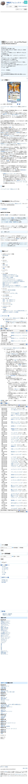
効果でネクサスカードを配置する (10, 282)
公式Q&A (4, 209)
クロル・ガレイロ (5, 638)
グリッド (20, 326)
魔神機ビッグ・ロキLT (16, 500)
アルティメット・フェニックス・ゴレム (16, 181)
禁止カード (17, 389)
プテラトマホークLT (15, 423)
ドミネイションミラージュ (15, 136)
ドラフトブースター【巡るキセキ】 (11, 348)
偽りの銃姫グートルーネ (18, 114)
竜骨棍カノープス (5, 143)
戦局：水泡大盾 (4, 627)
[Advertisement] (7, 597)
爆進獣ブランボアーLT (16, 477)
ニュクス (3, 701)
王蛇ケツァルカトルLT (16, 454)
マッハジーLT (14, 458)
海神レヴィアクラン (5, 621)
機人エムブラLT (14, 485)
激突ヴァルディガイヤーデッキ (8, 722)
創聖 (2, 733)
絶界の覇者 (3, 653)
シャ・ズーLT (14, 440)
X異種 (19, 364)
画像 (7, 326)
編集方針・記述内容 (7, 613)
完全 (14, 556)
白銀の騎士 (3, 687)
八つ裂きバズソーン (5, 632)
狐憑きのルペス (4, 651)
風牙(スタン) (4, 713)
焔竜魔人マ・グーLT (15, 426)
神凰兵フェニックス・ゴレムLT (18, 341)
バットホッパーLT (15, 459)
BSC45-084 (5, 255)
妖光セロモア (4, 630)
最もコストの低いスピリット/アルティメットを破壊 (15, 286)
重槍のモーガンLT (7, 114)
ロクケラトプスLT (15, 412)
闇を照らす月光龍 (5, 705)
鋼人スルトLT (14, 494)
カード (10, 326)
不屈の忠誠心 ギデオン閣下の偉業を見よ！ (11, 704)
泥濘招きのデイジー (5, 633)
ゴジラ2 (3, 696)
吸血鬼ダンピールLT (15, 451)
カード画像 (5, 80)
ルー (2, 712)
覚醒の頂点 (3, 731)
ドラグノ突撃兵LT (15, 413)
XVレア (13, 322)
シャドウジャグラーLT (16, 434)
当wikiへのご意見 (7, 615)
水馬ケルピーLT (14, 465)
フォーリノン (4, 650)
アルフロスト (4, 640)
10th (15, 360)
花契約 (2, 718)
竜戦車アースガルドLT (16, 505)
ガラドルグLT (13, 143)
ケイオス (3, 702)
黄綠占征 (3, 725)
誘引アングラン (4, 635)
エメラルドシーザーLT (16, 469)
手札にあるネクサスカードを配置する (11, 285)
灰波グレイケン (4, 629)
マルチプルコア (4, 624)
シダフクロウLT (14, 462)
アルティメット (6, 220)
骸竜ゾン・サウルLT (15, 415)
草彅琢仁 (5, 307)
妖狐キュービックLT (15, 419)
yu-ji (10, 775)
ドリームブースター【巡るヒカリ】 (9, 106)
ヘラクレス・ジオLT (15, 466)
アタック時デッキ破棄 (8, 277)
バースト (12, 154)
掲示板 (3, 611)
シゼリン (3, 642)
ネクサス (7, 148)
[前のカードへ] (17, 104)
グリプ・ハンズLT (15, 439)
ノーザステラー (4, 631)
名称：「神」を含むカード (9, 301)
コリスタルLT (14, 508)
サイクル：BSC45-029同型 (9, 290)
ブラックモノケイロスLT (17, 472)
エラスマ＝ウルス (5, 634)
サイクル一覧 (5, 315)
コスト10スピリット (7, 296)
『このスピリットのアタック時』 (10, 293)
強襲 (10, 127)
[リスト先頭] (26, 344)
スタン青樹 (3, 716)
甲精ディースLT (14, 496)
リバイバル (4, 144)
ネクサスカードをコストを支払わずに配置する (13, 281)
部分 (18, 556)
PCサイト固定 (4, 766)
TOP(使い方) (4, 580)
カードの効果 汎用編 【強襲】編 (10, 222)
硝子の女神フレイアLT (16, 503)
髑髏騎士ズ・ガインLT (16, 446)
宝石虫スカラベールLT (16, 490)
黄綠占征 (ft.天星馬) (5, 726)
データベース (5, 569)
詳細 (3, 326)
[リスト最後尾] (26, 330)
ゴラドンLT (13, 408)
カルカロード (4, 639)
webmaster (6, 771)
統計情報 (4, 582)
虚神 (6, 113)
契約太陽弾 (3, 698)
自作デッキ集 (5, 577)
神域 (7, 132)
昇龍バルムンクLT (15, 422)
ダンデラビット (4, 654)
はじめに (4, 566)
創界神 (18, 132)
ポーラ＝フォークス (5, 637)
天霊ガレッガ (4, 694)
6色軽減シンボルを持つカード (10, 274)
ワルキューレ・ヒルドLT (17, 497)
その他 (3, 574)
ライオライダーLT (15, 493)
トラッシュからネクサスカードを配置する (12, 280)
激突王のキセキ (4, 690)
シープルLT (13, 457)
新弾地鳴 (3, 717)
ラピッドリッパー (5, 625)
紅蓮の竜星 (3, 688)
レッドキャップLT (15, 436)
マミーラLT (13, 444)
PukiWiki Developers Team (19, 774)
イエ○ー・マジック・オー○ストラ (9, 728)
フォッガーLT (14, 432)
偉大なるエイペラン (5, 623)
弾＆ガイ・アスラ (5, 699)
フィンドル (3, 641)
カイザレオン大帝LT (15, 480)
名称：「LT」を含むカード (9, 299)
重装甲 (18, 238)
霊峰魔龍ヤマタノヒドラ (6, 151)
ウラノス (3, 709)
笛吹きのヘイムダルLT (16, 486)
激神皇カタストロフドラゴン (12, 321)
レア (4, 271)
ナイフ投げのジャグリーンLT (18, 409)
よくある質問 (5, 568)
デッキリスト (5, 581)
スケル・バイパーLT (15, 442)
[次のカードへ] (19, 104)
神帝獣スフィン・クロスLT (17, 338)
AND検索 (15, 547)
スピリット (9, 226)
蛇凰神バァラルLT (15, 332)
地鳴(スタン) (4, 720)
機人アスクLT (14, 489)
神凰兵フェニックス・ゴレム (10, 173)
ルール (3, 571)
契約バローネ (4, 697)
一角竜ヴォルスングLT (16, 430)
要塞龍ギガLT (14, 428)
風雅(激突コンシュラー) (6, 711)
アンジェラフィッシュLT (17, 482)
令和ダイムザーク (5, 686)
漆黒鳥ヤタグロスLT (15, 474)
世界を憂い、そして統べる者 (7, 691)
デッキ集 (4, 572)
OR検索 (21, 547)
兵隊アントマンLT (15, 463)
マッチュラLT (14, 461)
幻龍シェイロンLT (15, 449)
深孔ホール (3, 626)
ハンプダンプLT (14, 438)
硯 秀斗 (2, 132)
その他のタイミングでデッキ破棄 (10, 276)
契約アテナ (3, 710)
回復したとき (6, 284)
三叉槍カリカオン (5, 622)
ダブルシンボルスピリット (9, 278)
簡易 (15, 326)
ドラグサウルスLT (15, 417)
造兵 (7, 265)
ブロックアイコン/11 (7, 304)
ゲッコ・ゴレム (15, 115)
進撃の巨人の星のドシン (6, 706)
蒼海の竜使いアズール (9, 135)
